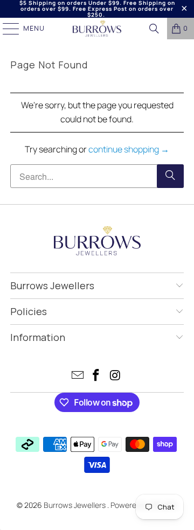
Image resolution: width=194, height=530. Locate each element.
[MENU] (5, 28)
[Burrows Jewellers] (97, 28)
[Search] (154, 28)
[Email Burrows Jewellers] (78, 376)
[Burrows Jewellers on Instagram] (115, 376)
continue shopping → (128, 149)
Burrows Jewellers (75, 505)
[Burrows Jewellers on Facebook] (96, 376)
